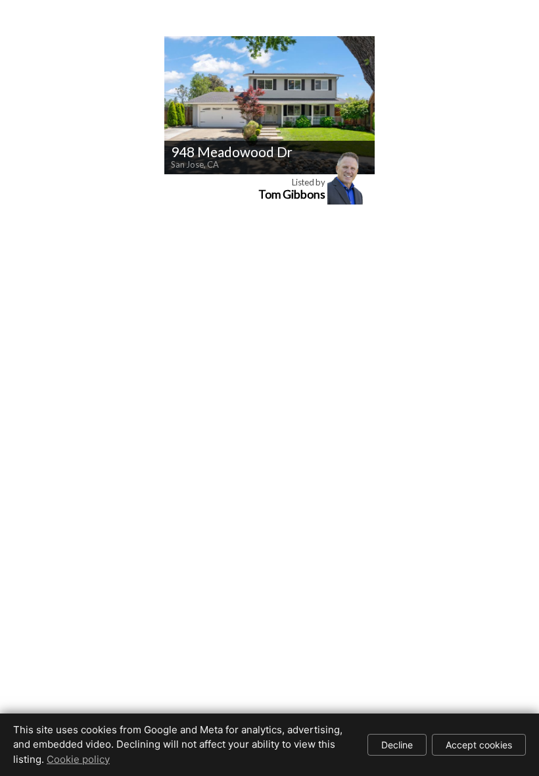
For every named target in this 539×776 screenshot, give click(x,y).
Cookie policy (78, 759)
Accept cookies (479, 744)
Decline (397, 744)
